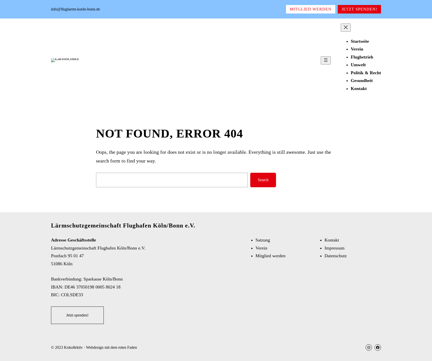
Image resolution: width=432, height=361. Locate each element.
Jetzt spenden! (359, 9)
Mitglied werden (311, 9)
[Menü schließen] (346, 28)
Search (263, 180)
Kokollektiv (73, 347)
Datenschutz (335, 255)
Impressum (334, 248)
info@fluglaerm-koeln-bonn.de (75, 9)
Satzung (263, 240)
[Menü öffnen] (326, 60)
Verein (261, 248)
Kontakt (331, 240)
